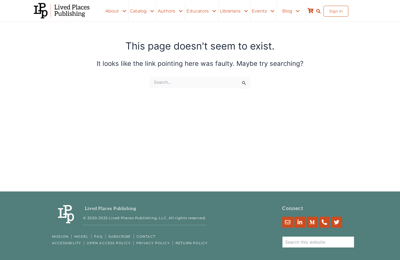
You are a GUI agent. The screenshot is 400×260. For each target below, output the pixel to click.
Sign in (336, 11)
